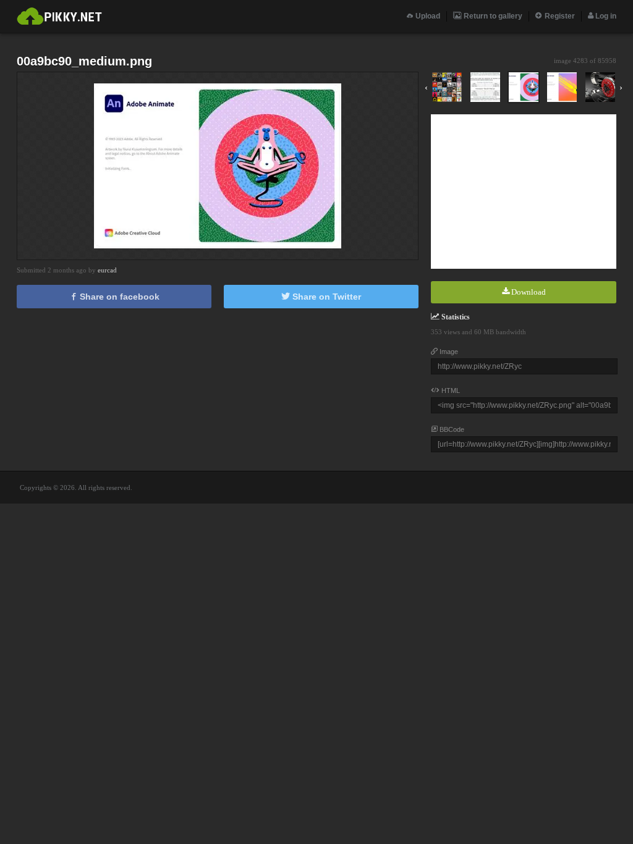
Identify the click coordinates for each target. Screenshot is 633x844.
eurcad (107, 270)
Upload (427, 16)
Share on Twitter (325, 297)
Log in (604, 16)
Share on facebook (118, 297)
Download (527, 292)
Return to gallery (492, 16)
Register (559, 16)
